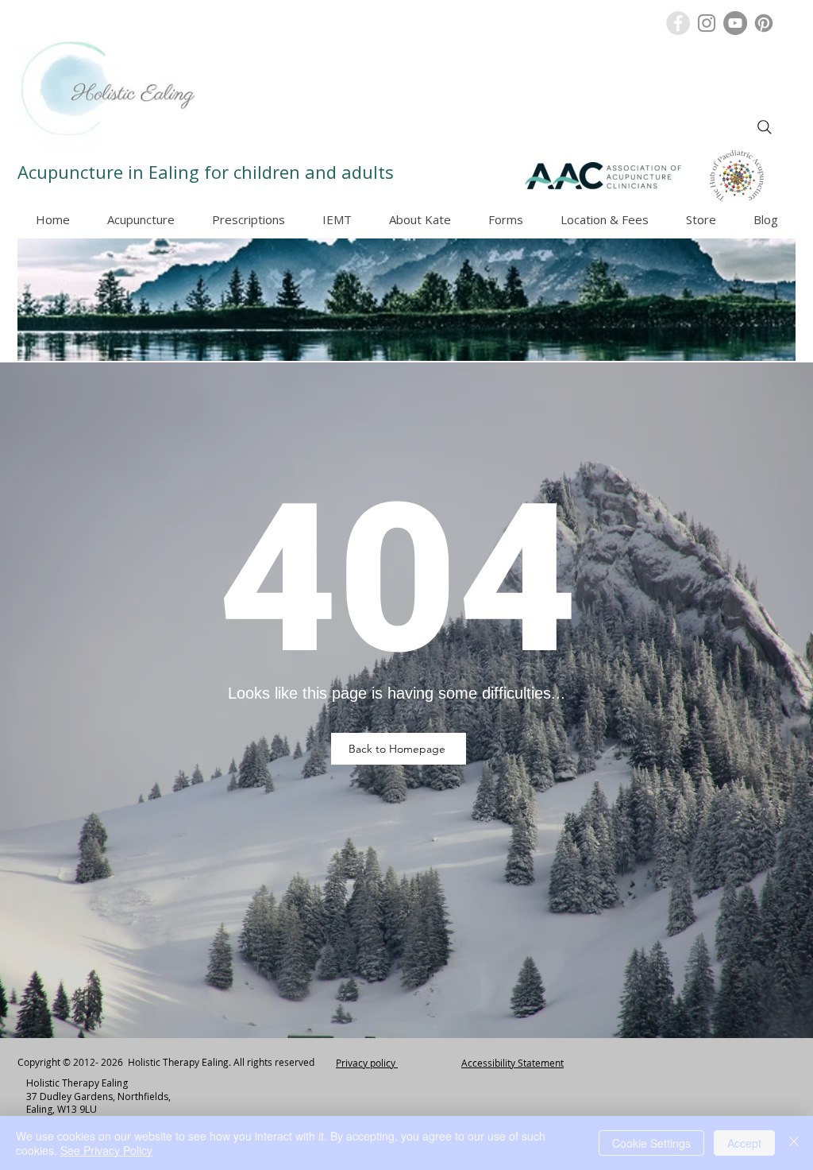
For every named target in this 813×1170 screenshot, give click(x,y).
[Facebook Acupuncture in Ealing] (678, 23)
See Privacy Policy (106, 1150)
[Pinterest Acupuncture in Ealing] (764, 23)
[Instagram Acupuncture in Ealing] (707, 23)
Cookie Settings (651, 1143)
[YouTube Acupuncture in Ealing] (735, 23)
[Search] (764, 127)
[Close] (793, 1143)
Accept (744, 1143)
